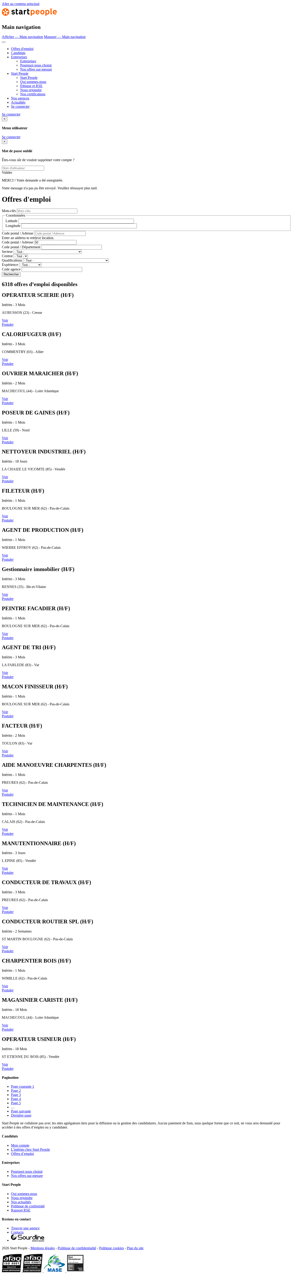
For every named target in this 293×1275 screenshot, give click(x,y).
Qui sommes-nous (33, 82)
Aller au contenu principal (20, 4)
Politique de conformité (28, 1206)
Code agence (11, 269)
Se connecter (20, 106)
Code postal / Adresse (17, 233)
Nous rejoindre (31, 90)
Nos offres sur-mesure (36, 69)
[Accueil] (29, 17)
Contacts (17, 1232)
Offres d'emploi (22, 49)
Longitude (12, 226)
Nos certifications (32, 94)
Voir (5, 320)
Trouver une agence (25, 1228)
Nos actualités (21, 1202)
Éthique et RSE (31, 86)
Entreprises (19, 57)
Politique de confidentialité (77, 1248)
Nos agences (20, 98)
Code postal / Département (21, 247)
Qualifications (12, 260)
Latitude (11, 221)
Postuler (8, 324)
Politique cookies (111, 1248)
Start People (19, 73)
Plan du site (135, 1248)
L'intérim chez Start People (30, 1149)
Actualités (18, 102)
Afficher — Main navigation (22, 37)
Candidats (18, 53)
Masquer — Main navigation (65, 37)
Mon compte (20, 1145)
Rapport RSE (20, 1210)
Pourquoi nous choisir (36, 65)
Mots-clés (9, 211)
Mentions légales (42, 1248)
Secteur (7, 252)
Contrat (7, 256)
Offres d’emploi (22, 1154)
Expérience (10, 265)
